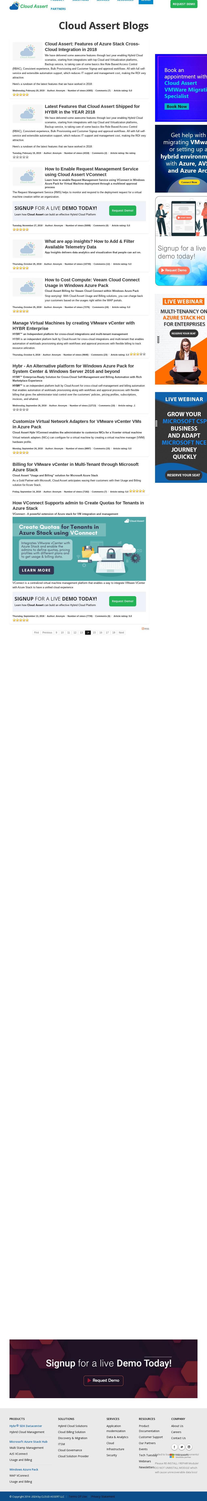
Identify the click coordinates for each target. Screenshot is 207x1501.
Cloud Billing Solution (72, 1432)
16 (100, 632)
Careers (176, 1432)
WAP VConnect (19, 1475)
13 (81, 632)
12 (75, 632)
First (36, 632)
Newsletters (147, 1467)
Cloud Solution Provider (73, 1456)
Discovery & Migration (72, 1438)
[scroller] (200, 1496)
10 (62, 632)
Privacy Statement (103, 1496)
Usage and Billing (21, 1460)
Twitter (182, 1447)
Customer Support (151, 1437)
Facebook (174, 1447)
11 (68, 632)
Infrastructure (115, 1449)
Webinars (145, 1461)
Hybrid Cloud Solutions (73, 1426)
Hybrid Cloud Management (27, 1432)
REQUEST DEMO (184, 4)
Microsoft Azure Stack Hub (29, 1442)
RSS (147, 629)
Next (121, 632)
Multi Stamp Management (27, 1448)
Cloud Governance (70, 1450)
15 (94, 632)
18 (113, 632)
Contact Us (178, 1438)
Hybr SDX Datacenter (26, 1426)
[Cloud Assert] (29, 7)
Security (112, 1455)
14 (88, 632)
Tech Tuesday (148, 1455)
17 (107, 632)
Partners (58, 9)
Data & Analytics (117, 1437)
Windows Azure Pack (24, 1469)
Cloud (110, 1443)
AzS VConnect (19, 1454)
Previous (47, 632)
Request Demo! (122, 210)
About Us (177, 1426)
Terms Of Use (78, 1496)
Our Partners (147, 1443)
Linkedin (189, 1447)
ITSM (61, 1444)
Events (143, 1449)
